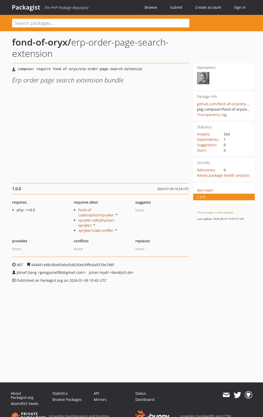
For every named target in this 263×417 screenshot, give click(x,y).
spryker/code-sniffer (95, 230)
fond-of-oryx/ (41, 42)
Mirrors (100, 399)
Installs (203, 134)
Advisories (206, 170)
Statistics (60, 393)
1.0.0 (201, 196)
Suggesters (206, 144)
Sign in (240, 7)
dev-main (205, 190)
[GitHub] (248, 395)
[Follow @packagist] (237, 395)
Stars (201, 150)
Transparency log (212, 114)
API (96, 393)
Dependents (207, 139)
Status (140, 393)
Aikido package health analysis (223, 175)
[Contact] (226, 395)
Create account (208, 7)
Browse (151, 7)
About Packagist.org (22, 395)
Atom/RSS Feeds (25, 403)
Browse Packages (67, 399)
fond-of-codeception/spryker (96, 212)
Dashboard (144, 399)
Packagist (26, 7)
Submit (176, 7)
